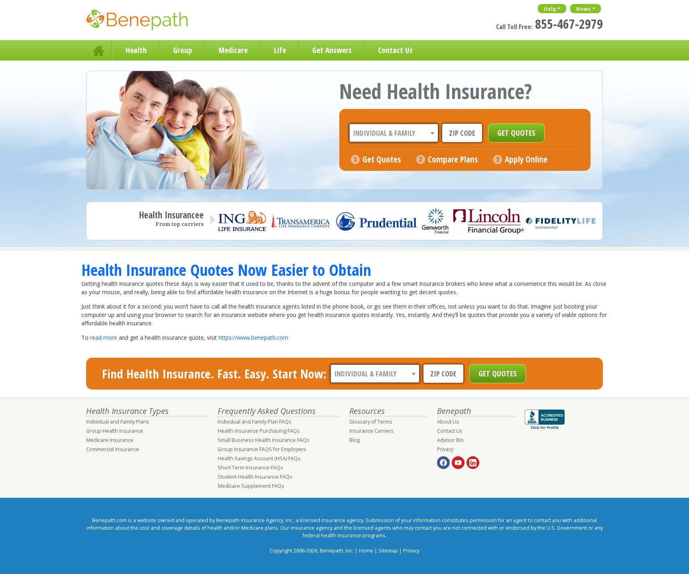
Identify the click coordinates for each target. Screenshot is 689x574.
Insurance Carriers (371, 431)
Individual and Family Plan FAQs (254, 421)
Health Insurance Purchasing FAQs (259, 431)
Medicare (233, 50)
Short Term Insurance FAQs (250, 467)
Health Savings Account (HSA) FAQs (259, 458)
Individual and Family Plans (117, 421)
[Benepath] (146, 22)
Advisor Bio (450, 440)
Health (136, 50)
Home (99, 50)
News (583, 8)
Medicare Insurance (110, 440)
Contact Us (395, 50)
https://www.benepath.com (253, 337)
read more (103, 337)
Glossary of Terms (370, 421)
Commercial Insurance (112, 449)
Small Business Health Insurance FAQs (263, 440)
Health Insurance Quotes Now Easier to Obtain (226, 270)
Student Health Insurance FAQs (255, 476)
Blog (354, 440)
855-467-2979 (569, 23)
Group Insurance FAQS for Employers (262, 449)
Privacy (445, 449)
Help (549, 8)
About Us (448, 421)
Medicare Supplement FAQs (251, 486)
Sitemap (388, 550)
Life (280, 50)
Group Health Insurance (114, 431)
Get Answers (332, 50)
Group (182, 50)
